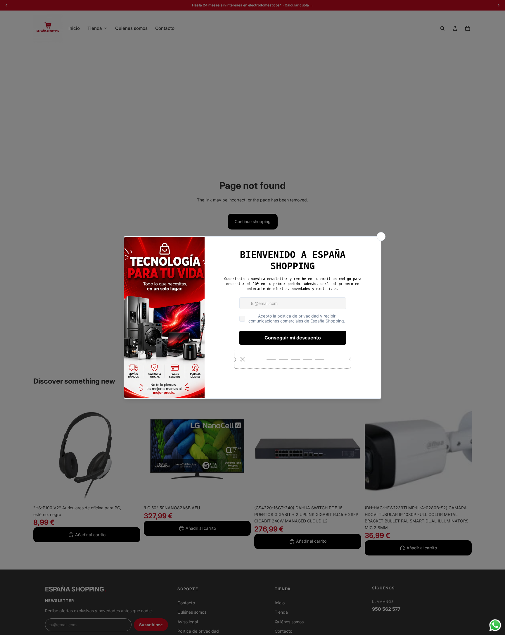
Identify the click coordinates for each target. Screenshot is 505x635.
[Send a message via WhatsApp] (495, 625)
